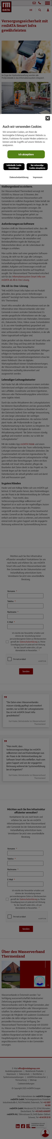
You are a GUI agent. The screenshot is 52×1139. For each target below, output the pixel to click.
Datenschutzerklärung (19, 177)
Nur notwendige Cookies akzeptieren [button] (37, 166)
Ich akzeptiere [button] (26, 154)
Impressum (37, 177)
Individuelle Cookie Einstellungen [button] (14, 166)
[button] (47, 118)
